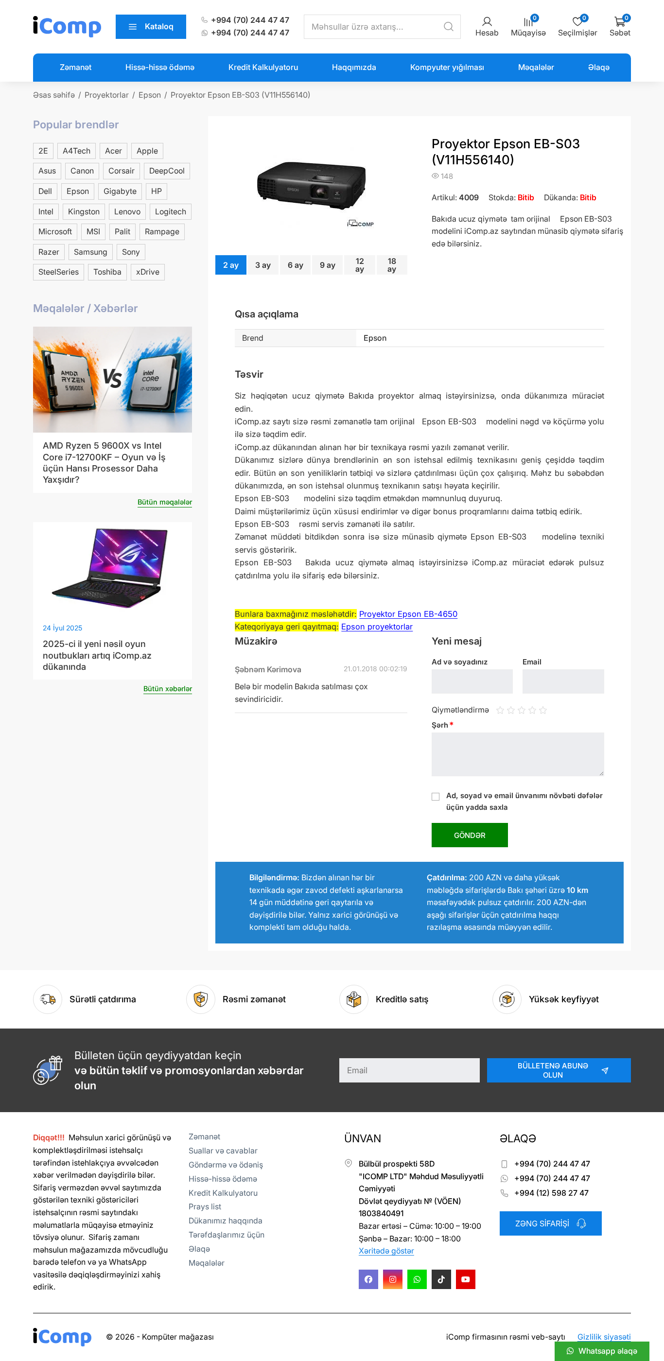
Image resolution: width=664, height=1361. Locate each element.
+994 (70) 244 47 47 (250, 20)
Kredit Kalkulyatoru (263, 67)
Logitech (170, 211)
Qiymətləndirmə (460, 709)
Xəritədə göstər (386, 1251)
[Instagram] (392, 1279)
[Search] (449, 27)
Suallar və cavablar (223, 1150)
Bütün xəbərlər (167, 688)
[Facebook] (368, 1279)
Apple (147, 151)
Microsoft (55, 231)
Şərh (443, 725)
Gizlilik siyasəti (604, 1337)
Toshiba (107, 272)
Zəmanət (75, 67)
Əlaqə (599, 67)
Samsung (90, 252)
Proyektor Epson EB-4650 (408, 614)
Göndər (470, 835)
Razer (48, 252)
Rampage (162, 231)
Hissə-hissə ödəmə (159, 67)
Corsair (121, 170)
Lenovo (127, 211)
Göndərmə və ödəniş (226, 1164)
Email (532, 661)
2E (43, 151)
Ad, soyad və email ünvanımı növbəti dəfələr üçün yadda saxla (524, 801)
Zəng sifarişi (542, 1223)
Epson (78, 191)
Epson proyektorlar (377, 626)
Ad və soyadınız (460, 661)
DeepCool (167, 170)
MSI (93, 231)
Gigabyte (120, 191)
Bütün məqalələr (165, 502)
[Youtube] (465, 1279)
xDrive (147, 272)
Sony (131, 252)
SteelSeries (58, 272)
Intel (45, 211)
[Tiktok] (441, 1279)
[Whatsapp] (417, 1279)
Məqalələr (536, 67)
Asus (47, 170)
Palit (122, 231)
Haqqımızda (354, 67)
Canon (82, 170)
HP (156, 191)
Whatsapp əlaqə (607, 1351)
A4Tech (76, 151)
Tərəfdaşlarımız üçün (226, 1234)
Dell (45, 191)
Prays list (205, 1206)
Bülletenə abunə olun (553, 1070)
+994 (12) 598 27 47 (551, 1193)
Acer (113, 151)
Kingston (84, 211)
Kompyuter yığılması (447, 67)
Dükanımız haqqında (225, 1220)
